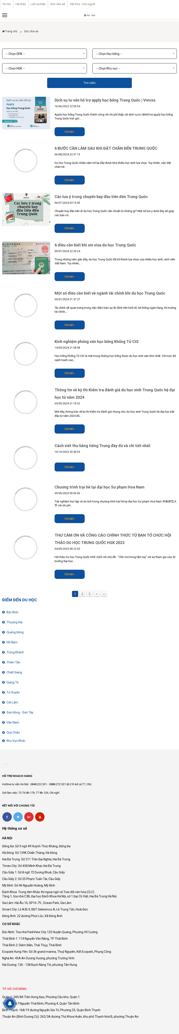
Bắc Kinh (12, 612)
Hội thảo (20, 4)
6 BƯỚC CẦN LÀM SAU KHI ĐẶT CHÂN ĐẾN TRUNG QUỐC (106, 148)
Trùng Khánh (15, 652)
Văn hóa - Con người (82, 4)
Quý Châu (13, 732)
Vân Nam (13, 722)
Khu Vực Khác (16, 740)
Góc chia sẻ (57, 4)
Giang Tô (13, 682)
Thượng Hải (14, 622)
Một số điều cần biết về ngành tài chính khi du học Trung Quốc (110, 293)
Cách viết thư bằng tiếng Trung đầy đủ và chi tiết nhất (102, 445)
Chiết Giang (14, 672)
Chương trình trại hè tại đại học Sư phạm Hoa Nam (100, 487)
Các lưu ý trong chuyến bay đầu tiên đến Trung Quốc (101, 196)
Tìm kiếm (90, 83)
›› (104, 594)
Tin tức (6, 4)
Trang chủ (11, 31)
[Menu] (5, 15)
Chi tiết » (69, 131)
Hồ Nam (12, 642)
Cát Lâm (12, 702)
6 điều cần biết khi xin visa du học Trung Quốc (95, 245)
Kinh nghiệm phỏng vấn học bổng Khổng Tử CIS (97, 341)
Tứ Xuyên (13, 692)
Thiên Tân (13, 662)
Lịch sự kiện (38, 4)
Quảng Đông (15, 632)
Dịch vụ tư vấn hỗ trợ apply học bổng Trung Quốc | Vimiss (105, 100)
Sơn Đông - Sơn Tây (20, 712)
